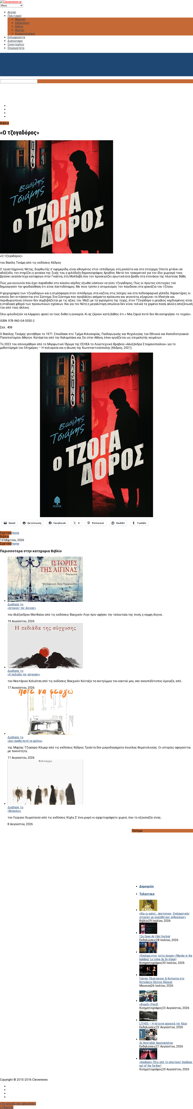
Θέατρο (19, 30)
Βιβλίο (19, 26)
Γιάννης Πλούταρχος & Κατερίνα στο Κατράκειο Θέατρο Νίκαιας (161, 980)
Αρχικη (12, 12)
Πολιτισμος (15, 16)
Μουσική (20, 19)
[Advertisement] (96, 91)
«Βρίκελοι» (14, 811)
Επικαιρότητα (16, 48)
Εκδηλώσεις (22, 23)
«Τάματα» (6, 1107)
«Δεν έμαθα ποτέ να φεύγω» (25, 741)
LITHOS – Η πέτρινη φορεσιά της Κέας (163, 1023)
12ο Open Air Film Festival (154, 936)
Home (15, 533)
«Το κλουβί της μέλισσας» (18, 1103)
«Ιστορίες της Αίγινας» (22, 608)
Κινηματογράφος (25, 33)
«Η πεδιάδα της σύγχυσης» (24, 674)
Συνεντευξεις (16, 44)
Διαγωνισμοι (15, 41)
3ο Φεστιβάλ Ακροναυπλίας (156, 1043)
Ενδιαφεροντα (16, 37)
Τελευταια (146, 894)
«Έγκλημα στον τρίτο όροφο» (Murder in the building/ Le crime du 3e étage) (165, 957)
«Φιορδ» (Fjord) (148, 1004)
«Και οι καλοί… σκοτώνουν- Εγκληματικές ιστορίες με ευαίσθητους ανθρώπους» (164, 915)
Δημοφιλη (146, 886)
